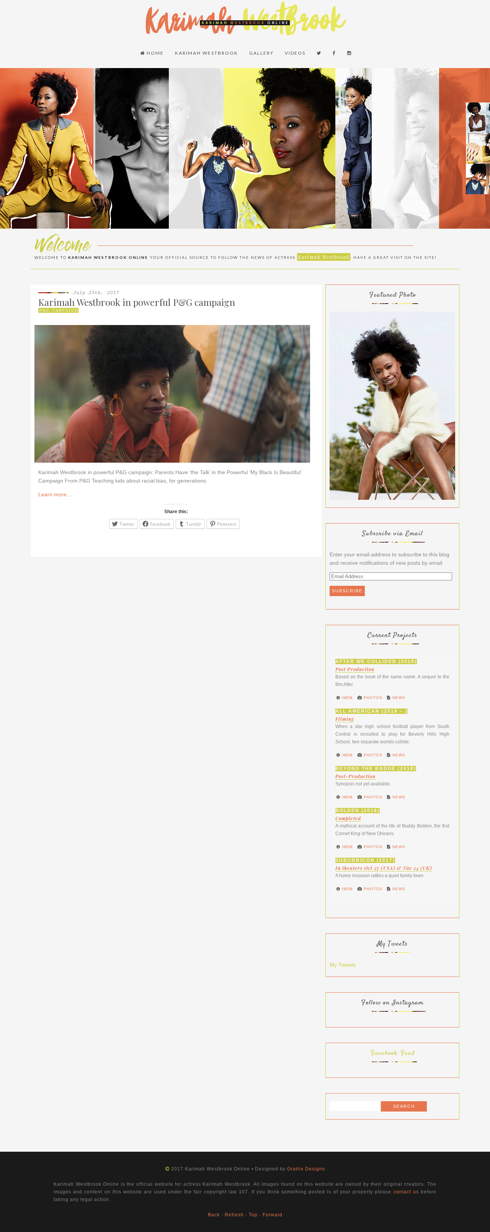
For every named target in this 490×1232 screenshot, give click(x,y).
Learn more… (55, 494)
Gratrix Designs (306, 1169)
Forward (273, 1214)
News (398, 698)
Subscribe (347, 590)
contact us (406, 1192)
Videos (295, 53)
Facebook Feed (392, 1053)
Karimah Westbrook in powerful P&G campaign (136, 302)
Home (154, 53)
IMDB (346, 698)
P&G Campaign (58, 310)
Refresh (234, 1214)
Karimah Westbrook (206, 53)
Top (253, 1214)
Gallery (261, 53)
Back (214, 1214)
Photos (372, 698)
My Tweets (343, 965)
